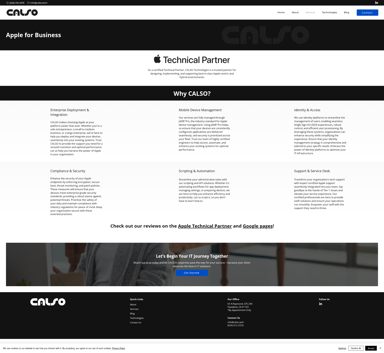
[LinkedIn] (376, 2)
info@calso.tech (236, 322)
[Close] (380, 348)
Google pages (258, 226)
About (133, 304)
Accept (371, 348)
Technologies (137, 317)
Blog (132, 313)
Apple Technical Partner (205, 226)
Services (134, 308)
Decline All (356, 348)
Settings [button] (342, 348)
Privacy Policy (118, 348)
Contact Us (135, 322)
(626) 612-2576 (236, 325)
